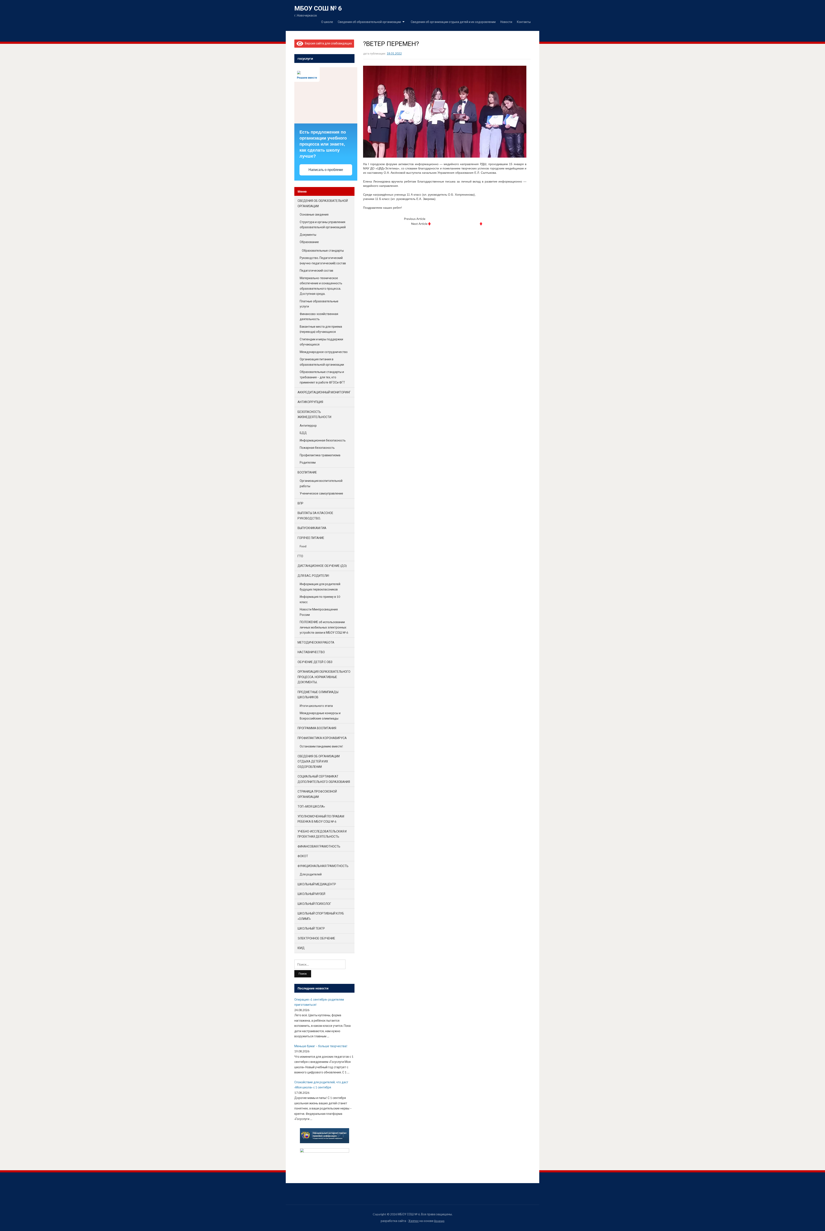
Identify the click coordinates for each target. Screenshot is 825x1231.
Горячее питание (311, 538)
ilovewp (439, 1221)
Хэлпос (413, 1221)
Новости (506, 22)
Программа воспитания (317, 728)
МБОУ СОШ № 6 (318, 8)
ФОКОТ (303, 856)
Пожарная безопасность (317, 447)
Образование (309, 242)
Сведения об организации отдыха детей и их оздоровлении (453, 22)
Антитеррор (308, 425)
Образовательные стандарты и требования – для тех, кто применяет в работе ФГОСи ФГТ (322, 377)
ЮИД (301, 948)
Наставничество (311, 652)
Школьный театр (311, 928)
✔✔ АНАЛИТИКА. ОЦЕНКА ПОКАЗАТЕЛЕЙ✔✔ (457, 219)
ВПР (300, 503)
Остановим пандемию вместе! (321, 746)
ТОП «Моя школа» (311, 806)
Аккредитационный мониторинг (324, 392)
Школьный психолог (314, 903)
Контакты (524, 22)
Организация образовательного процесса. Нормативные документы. (324, 677)
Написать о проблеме (326, 170)
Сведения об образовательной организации (369, 22)
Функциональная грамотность (323, 866)
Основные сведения (314, 214)
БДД (303, 433)
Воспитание (307, 472)
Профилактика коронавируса (322, 738)
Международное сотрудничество (324, 352)
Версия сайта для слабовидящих (327, 43)
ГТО (300, 556)
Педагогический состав (316, 270)
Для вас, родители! (313, 575)
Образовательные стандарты (323, 250)
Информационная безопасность (323, 440)
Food (303, 546)
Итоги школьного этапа (316, 706)
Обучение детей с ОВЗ (315, 662)
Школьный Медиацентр (317, 884)
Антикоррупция (310, 402)
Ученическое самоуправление (321, 493)
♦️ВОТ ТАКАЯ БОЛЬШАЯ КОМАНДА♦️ (455, 223)
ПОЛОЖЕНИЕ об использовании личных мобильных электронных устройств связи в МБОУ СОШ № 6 (324, 627)
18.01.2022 (394, 53)
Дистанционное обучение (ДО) (322, 566)
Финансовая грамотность (319, 846)
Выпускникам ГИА (312, 528)
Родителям (308, 462)
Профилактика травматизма (320, 455)
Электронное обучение (316, 938)
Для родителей (311, 874)
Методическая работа (316, 642)
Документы (308, 234)
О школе (327, 22)
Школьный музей (311, 894)
